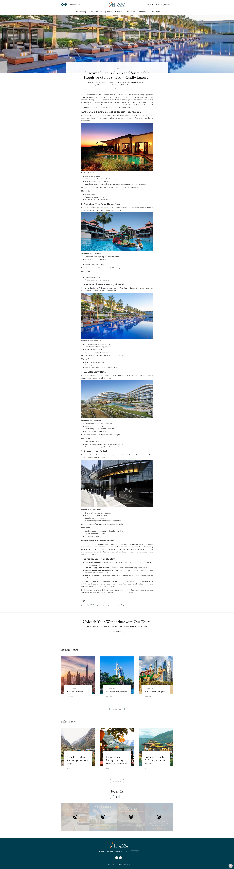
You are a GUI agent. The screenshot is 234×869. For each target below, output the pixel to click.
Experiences (155, 12)
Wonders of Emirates (116, 691)
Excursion (118, 12)
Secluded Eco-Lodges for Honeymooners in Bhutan (155, 760)
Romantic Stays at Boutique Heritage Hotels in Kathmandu (116, 760)
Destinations (130, 12)
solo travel (114, 605)
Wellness (94, 12)
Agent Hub (167, 4)
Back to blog (117, 781)
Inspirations (143, 12)
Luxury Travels (106, 12)
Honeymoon (103, 605)
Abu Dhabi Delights (155, 691)
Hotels (117, 68)
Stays (123, 605)
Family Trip (86, 605)
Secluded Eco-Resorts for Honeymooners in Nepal (77, 760)
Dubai (94, 605)
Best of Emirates (75, 691)
